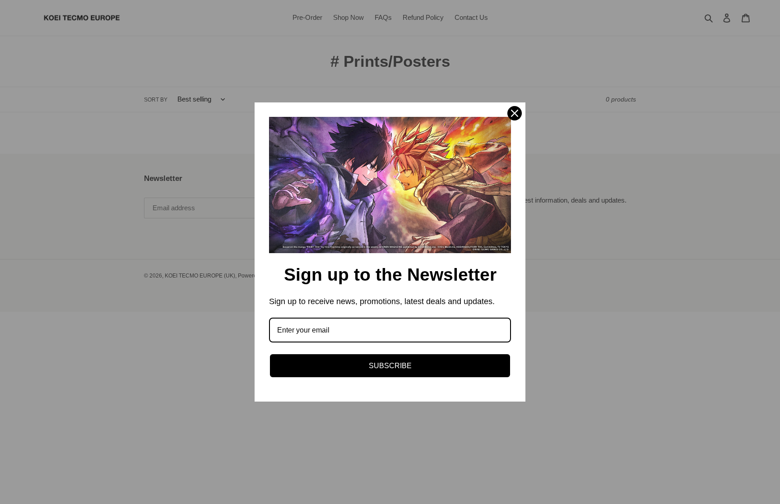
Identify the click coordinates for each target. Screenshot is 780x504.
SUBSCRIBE (390, 366)
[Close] (514, 113)
